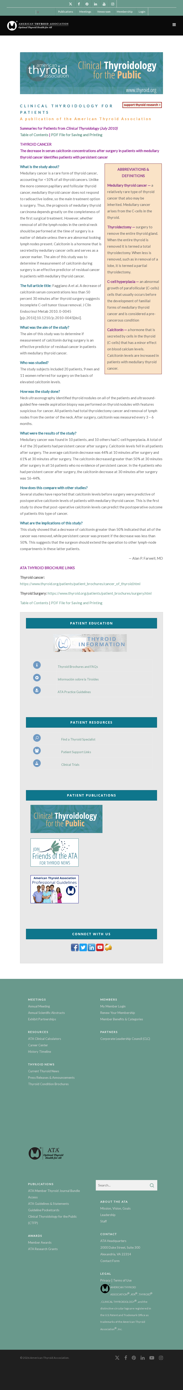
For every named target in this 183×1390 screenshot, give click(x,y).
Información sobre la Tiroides (78, 679)
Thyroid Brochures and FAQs (78, 667)
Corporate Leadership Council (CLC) (125, 1039)
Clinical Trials (70, 765)
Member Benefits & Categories (121, 1019)
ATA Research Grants (43, 1249)
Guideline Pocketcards (43, 1210)
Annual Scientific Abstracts (46, 1013)
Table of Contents (34, 135)
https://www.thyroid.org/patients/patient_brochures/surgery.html (100, 593)
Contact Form (110, 1261)
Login (142, 11)
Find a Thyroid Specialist (78, 739)
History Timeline (39, 1051)
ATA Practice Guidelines (74, 692)
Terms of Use (122, 1280)
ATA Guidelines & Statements (48, 1204)
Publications (65, 11)
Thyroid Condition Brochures (48, 1084)
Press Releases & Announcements (51, 1077)
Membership (124, 11)
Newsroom (104, 11)
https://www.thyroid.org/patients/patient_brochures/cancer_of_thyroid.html (80, 584)
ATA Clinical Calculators (44, 1039)
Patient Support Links (76, 752)
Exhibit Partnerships (42, 1019)
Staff (103, 1221)
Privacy (105, 1280)
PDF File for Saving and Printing (76, 135)
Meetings (85, 11)
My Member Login (113, 1006)
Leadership (108, 1215)
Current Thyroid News (43, 1071)
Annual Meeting (39, 1006)
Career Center (38, 1045)
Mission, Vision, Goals (115, 1208)
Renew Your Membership (117, 1013)
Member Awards (39, 1242)
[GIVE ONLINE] (142, 108)
